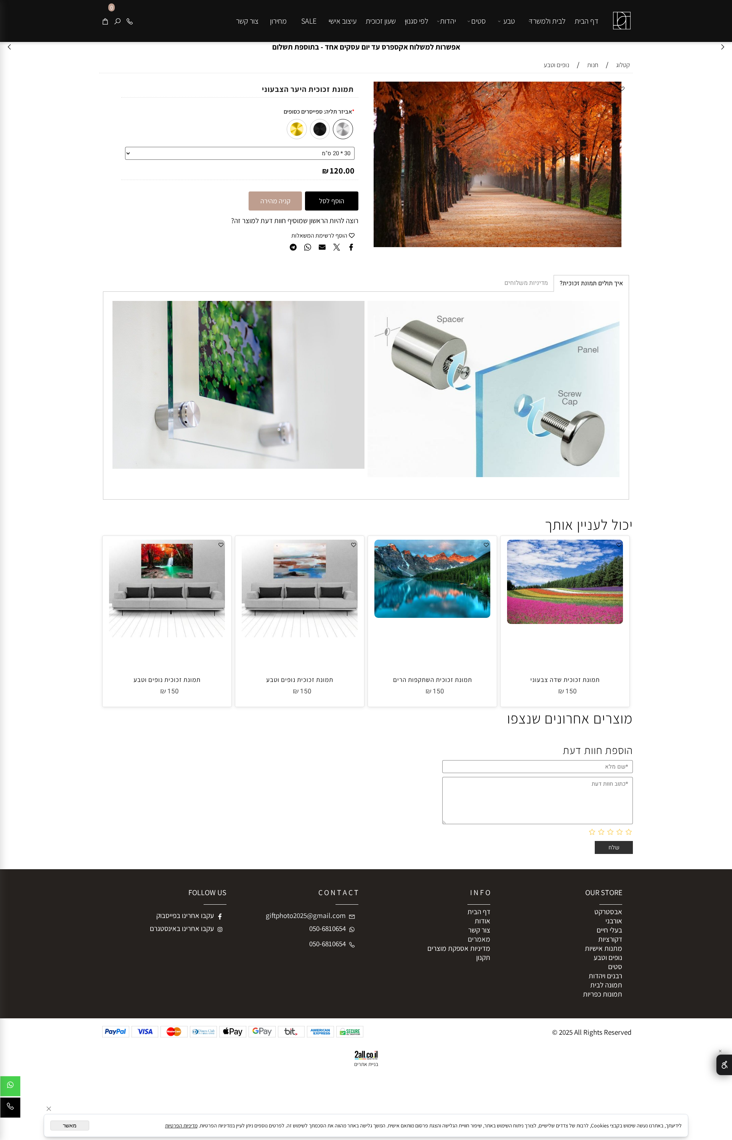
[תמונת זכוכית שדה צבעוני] (565, 621)
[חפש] (117, 21)
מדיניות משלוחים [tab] (526, 283)
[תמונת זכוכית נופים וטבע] (300, 634)
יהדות (448, 21)
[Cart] (105, 21)
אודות (482, 920)
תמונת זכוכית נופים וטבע (299, 679)
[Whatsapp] (10, 1088)
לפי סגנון (416, 21)
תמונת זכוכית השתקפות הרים (432, 679)
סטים (478, 21)
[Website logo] (620, 14)
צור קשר (247, 21)
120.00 (342, 170)
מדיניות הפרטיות (181, 1125)
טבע (509, 21)
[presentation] (9, 47)
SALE (308, 21)
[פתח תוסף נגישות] (724, 1065)
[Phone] (129, 21)
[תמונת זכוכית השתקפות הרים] (432, 615)
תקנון (483, 957)
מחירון (278, 21)
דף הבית (587, 21)
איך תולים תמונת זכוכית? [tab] (591, 283)
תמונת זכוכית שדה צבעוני (565, 679)
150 (571, 691)
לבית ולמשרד (547, 21)
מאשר (70, 1125)
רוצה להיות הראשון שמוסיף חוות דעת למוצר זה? (294, 220)
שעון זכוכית (381, 21)
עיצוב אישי (342, 21)
